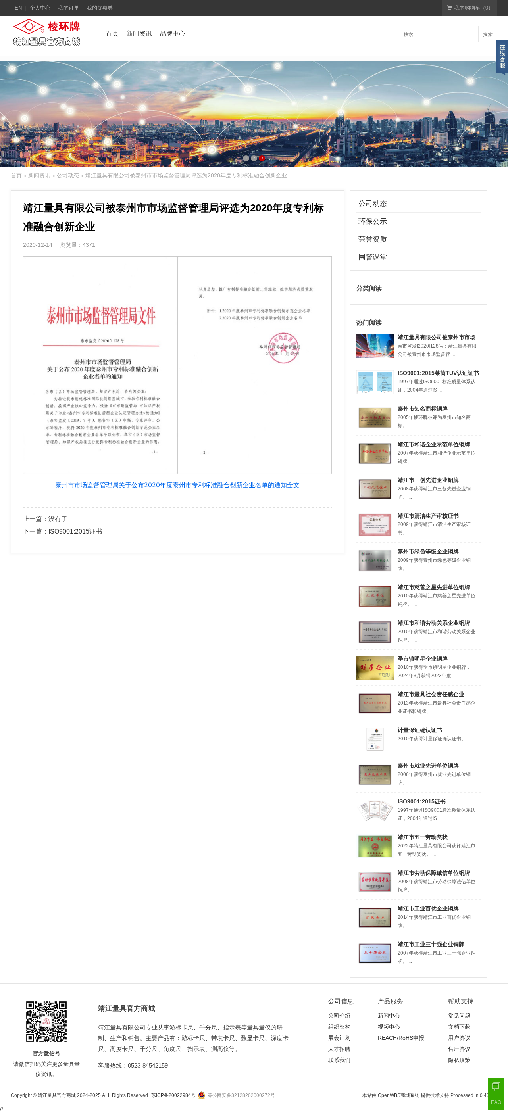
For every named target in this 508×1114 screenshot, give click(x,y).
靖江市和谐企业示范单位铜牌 (434, 444)
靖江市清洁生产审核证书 (428, 516)
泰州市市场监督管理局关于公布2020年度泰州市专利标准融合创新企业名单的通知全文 (177, 485)
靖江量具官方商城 (57, 1095)
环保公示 (372, 221)
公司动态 (68, 175)
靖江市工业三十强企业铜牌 (431, 944)
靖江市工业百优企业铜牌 (428, 908)
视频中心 (389, 1027)
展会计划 (339, 1038)
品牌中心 (172, 33)
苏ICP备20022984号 (173, 1095)
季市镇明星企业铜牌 (423, 658)
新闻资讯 (139, 33)
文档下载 (459, 1027)
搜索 (488, 34)
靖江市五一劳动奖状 (423, 837)
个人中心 (40, 8)
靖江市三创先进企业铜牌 (428, 480)
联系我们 (339, 1060)
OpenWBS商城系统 (398, 1095)
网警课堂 (372, 257)
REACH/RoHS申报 (401, 1038)
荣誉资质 (372, 239)
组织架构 (339, 1027)
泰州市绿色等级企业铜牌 (428, 551)
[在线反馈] (496, 1086)
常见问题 (459, 1015)
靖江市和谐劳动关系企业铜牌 (434, 623)
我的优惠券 (100, 8)
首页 (112, 33)
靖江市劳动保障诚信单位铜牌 (434, 873)
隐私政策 (459, 1060)
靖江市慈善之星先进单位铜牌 (434, 587)
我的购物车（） (473, 8)
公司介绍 (339, 1015)
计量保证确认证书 (420, 730)
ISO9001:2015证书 (75, 531)
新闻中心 (389, 1015)
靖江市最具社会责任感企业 (431, 694)
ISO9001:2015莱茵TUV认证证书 (438, 373)
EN (18, 8)
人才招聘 (339, 1049)
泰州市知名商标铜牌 (423, 408)
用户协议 (459, 1038)
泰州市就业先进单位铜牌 (428, 766)
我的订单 (68, 8)
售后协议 (459, 1049)
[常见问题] (496, 1102)
